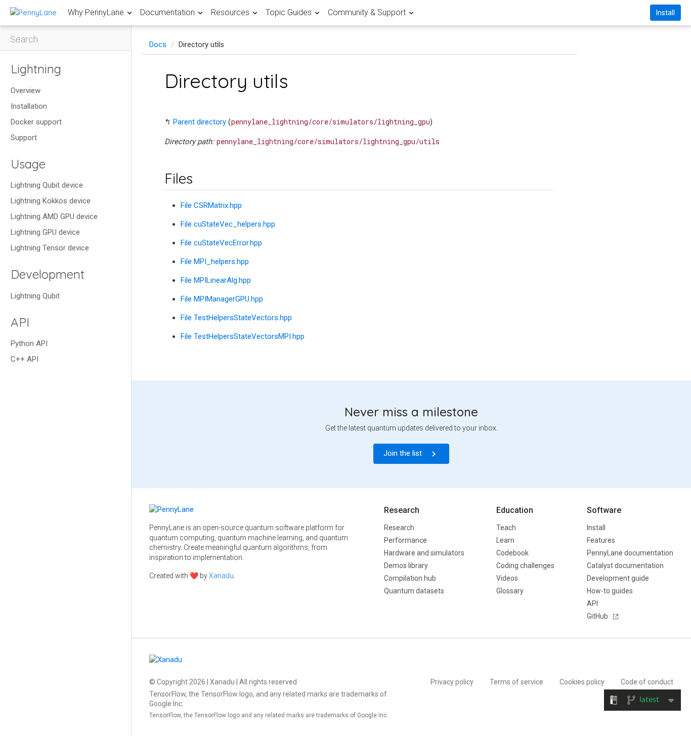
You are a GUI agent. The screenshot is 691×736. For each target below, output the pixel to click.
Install (665, 13)
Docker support (36, 121)
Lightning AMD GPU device (54, 216)
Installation (29, 106)
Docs (157, 44)
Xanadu (221, 576)
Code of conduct (647, 682)
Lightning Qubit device (47, 185)
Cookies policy (581, 682)
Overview (25, 90)
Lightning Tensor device (50, 247)
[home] (33, 12)
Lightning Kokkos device (51, 200)
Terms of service (516, 682)
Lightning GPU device (45, 232)
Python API (29, 343)
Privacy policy (451, 682)
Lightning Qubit (35, 295)
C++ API (24, 359)
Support (24, 137)
